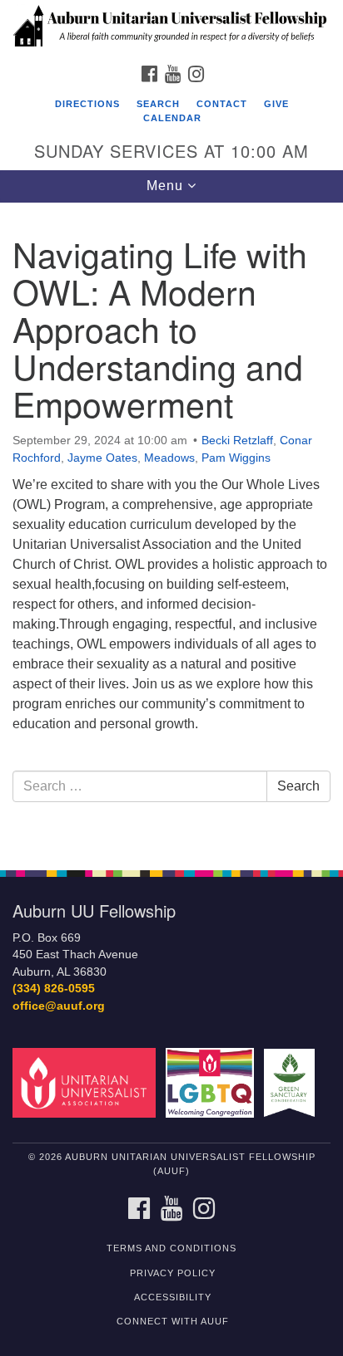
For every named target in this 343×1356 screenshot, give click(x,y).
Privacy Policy (173, 1273)
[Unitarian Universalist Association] (87, 1082)
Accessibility (172, 1297)
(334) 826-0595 (53, 988)
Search (158, 104)
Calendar (172, 118)
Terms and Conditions (171, 1248)
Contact (221, 104)
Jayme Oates (102, 457)
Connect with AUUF (173, 1321)
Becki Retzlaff (237, 440)
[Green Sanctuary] (292, 1082)
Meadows (169, 457)
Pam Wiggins (236, 457)
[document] (171, 527)
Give (276, 104)
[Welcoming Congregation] (213, 1082)
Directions (87, 104)
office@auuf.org (58, 1006)
